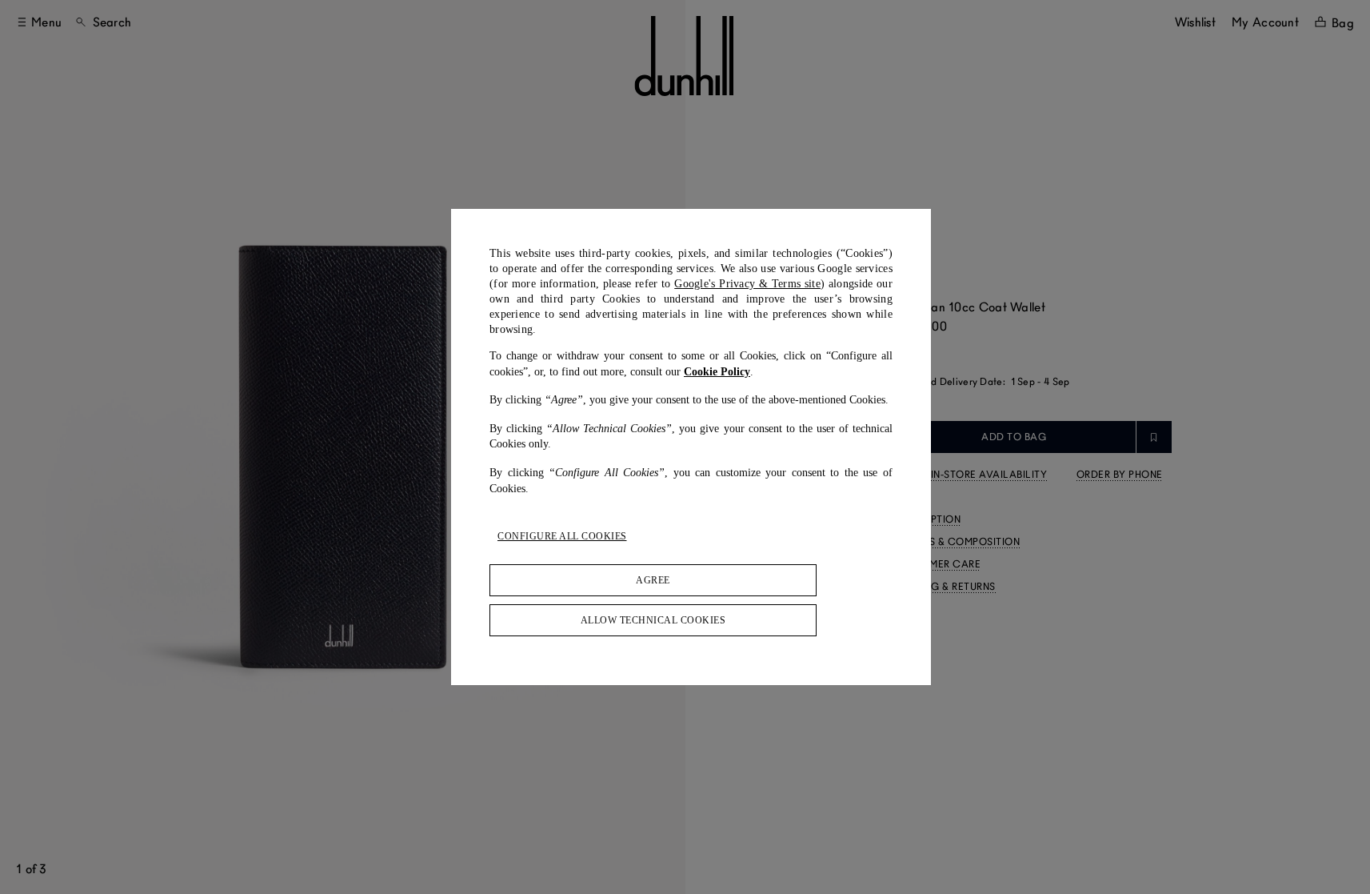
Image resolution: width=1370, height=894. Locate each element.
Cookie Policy (717, 372)
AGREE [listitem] (653, 580)
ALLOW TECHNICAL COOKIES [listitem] (653, 620)
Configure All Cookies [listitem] (562, 536)
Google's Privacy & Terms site (747, 284)
